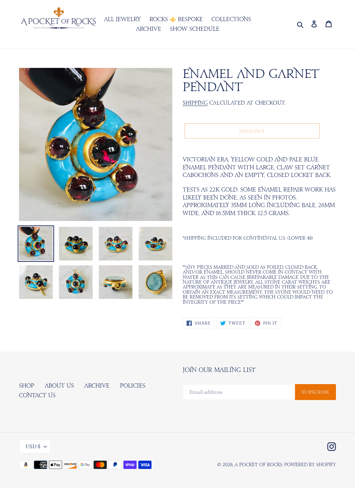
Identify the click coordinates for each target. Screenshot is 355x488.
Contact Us (37, 395)
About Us (59, 385)
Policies (132, 385)
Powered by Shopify (310, 465)
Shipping (195, 103)
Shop (26, 385)
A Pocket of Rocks (259, 465)
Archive (97, 385)
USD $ (33, 446)
